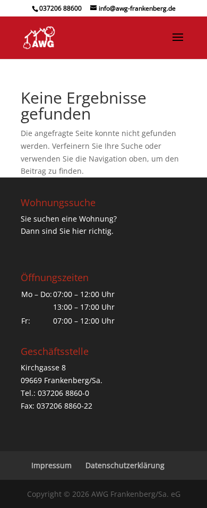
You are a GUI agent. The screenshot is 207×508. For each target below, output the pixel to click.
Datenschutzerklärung (125, 465)
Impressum (51, 465)
